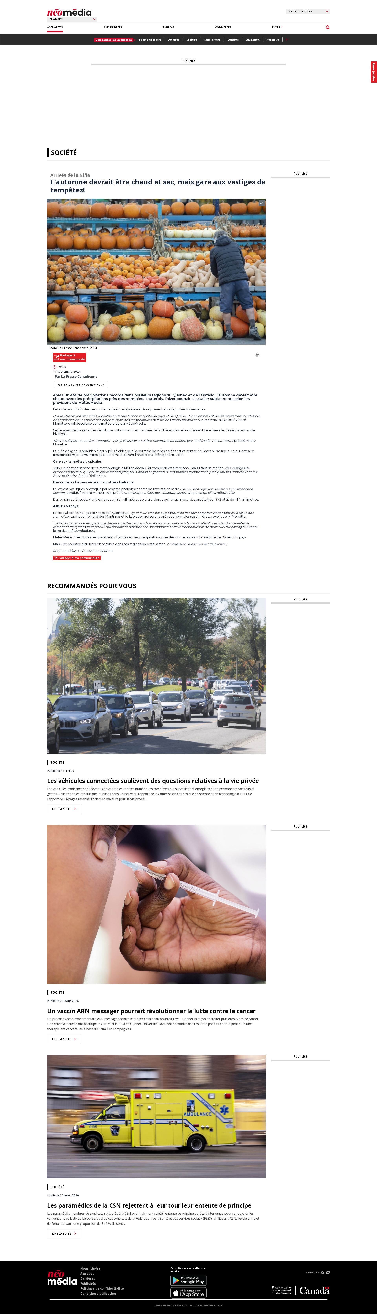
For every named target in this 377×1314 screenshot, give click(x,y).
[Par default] (62, 1282)
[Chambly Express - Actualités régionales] (69, 11)
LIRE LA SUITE (61, 809)
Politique (272, 39)
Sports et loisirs (150, 39)
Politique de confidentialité (102, 1288)
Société (191, 39)
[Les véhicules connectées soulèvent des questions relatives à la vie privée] (156, 675)
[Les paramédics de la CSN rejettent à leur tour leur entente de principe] (156, 1116)
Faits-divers (212, 39)
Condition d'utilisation (98, 1293)
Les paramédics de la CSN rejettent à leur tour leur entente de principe (149, 1205)
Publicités (88, 1283)
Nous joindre (90, 1268)
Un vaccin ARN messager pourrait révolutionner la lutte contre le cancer (151, 1011)
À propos (87, 1273)
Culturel (233, 39)
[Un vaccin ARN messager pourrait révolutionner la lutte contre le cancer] (156, 904)
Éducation (252, 39)
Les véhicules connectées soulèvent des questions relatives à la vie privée (153, 781)
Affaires (173, 39)
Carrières (87, 1278)
